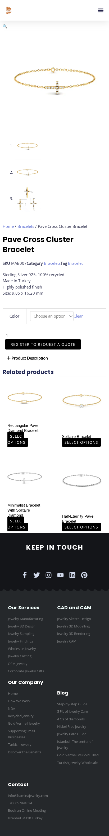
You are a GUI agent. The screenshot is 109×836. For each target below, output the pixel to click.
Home (8, 226)
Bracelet (75, 263)
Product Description (30, 358)
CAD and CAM (74, 607)
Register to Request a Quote (43, 344)
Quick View (25, 415)
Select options (16, 439)
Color (14, 316)
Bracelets (25, 226)
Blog (62, 692)
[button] (100, 10)
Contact (18, 784)
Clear (78, 316)
